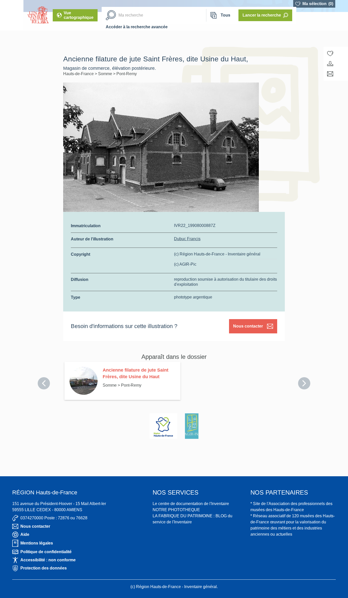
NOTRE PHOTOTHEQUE (176, 510)
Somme (105, 74)
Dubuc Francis (187, 239)
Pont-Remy (126, 74)
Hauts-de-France (79, 74)
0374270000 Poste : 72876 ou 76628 (53, 518)
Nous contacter (248, 326)
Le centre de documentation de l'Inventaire (191, 503)
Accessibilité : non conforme (48, 560)
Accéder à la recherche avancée (137, 27)
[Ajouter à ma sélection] (330, 53)
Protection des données (43, 568)
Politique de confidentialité (46, 552)
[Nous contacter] (330, 74)
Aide (24, 534)
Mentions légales (36, 543)
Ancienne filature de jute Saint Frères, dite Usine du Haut (135, 373)
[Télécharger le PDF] (330, 64)
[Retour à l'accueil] (11, 15)
